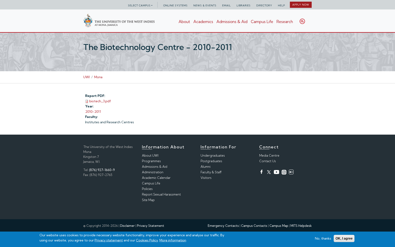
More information (172, 240)
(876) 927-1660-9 (102, 170)
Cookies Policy (147, 240)
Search (302, 21)
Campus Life (262, 21)
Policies (147, 189)
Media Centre (269, 155)
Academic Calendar (156, 178)
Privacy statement (109, 240)
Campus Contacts (254, 226)
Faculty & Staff (211, 172)
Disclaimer (127, 226)
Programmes (151, 161)
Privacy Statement (150, 226)
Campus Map (279, 226)
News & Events (204, 5)
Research (284, 21)
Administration (152, 172)
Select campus (139, 5)
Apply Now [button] (300, 4)
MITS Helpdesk (301, 226)
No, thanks (323, 238)
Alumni (205, 167)
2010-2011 (93, 112)
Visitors (206, 178)
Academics (203, 21)
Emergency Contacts (223, 226)
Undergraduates (213, 155)
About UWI (150, 155)
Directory (264, 5)
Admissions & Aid (231, 21)
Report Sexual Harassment (161, 194)
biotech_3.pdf (100, 101)
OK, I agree (344, 238)
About (184, 21)
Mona (98, 77)
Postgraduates (211, 161)
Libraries (244, 5)
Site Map (148, 200)
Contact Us (267, 161)
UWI (86, 77)
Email (226, 5)
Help (281, 5)
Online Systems (175, 5)
